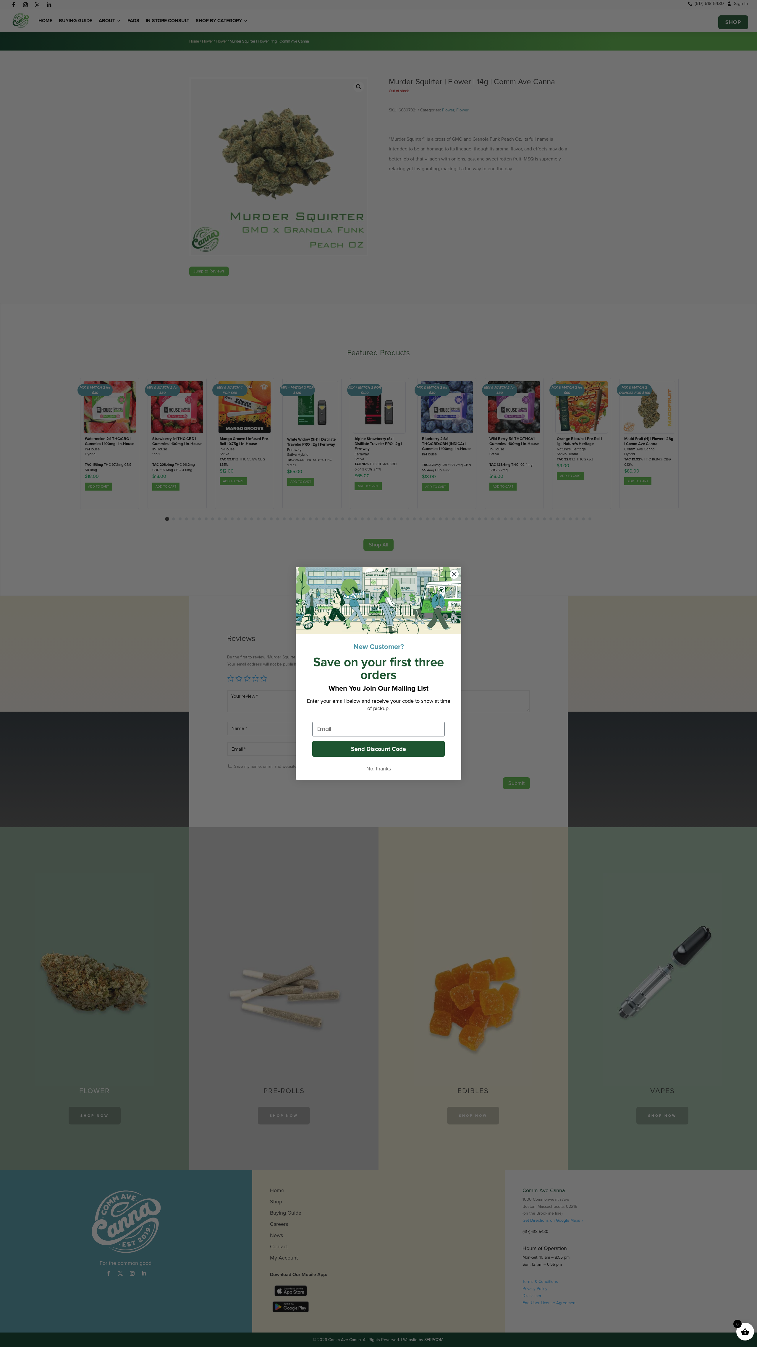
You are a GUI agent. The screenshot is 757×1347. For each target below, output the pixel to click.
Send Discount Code (378, 748)
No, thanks (378, 768)
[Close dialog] (454, 574)
